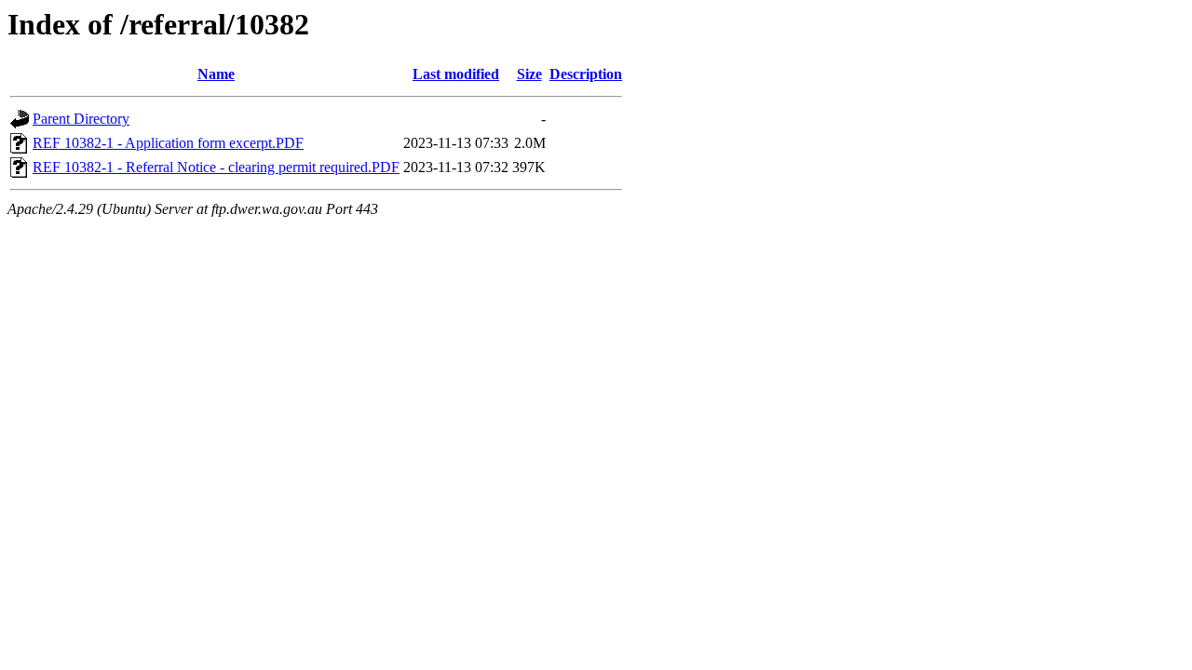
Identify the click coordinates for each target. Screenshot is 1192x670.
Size (529, 74)
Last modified (456, 74)
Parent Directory (81, 119)
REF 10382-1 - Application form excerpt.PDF (168, 143)
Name (216, 74)
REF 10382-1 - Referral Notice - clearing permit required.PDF (216, 167)
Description (585, 74)
